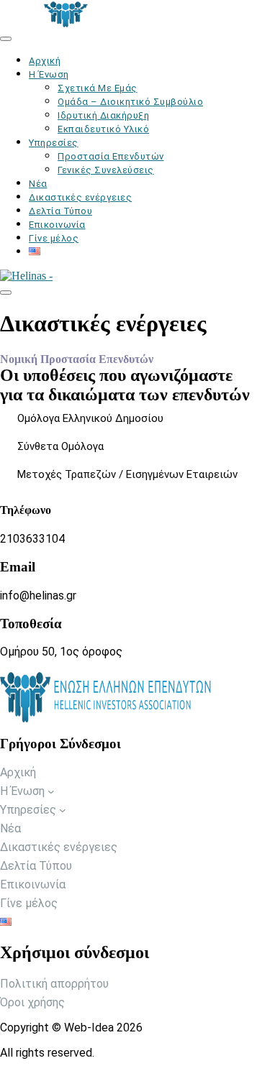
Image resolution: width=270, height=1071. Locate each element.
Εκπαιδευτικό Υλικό (103, 129)
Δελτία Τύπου (60, 211)
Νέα (38, 183)
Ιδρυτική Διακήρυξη (103, 115)
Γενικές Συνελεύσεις (106, 170)
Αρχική (44, 60)
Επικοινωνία (57, 224)
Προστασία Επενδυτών (111, 156)
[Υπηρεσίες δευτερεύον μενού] (62, 810)
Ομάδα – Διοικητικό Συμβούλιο (130, 101)
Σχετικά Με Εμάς (98, 88)
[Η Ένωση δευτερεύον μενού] (51, 791)
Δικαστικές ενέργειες (80, 197)
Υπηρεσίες (53, 142)
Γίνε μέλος (53, 238)
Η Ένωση (49, 74)
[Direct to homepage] (135, 14)
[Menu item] (34, 252)
